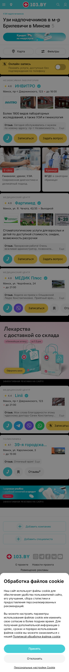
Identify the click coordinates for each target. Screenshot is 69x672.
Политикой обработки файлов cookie (36, 636)
